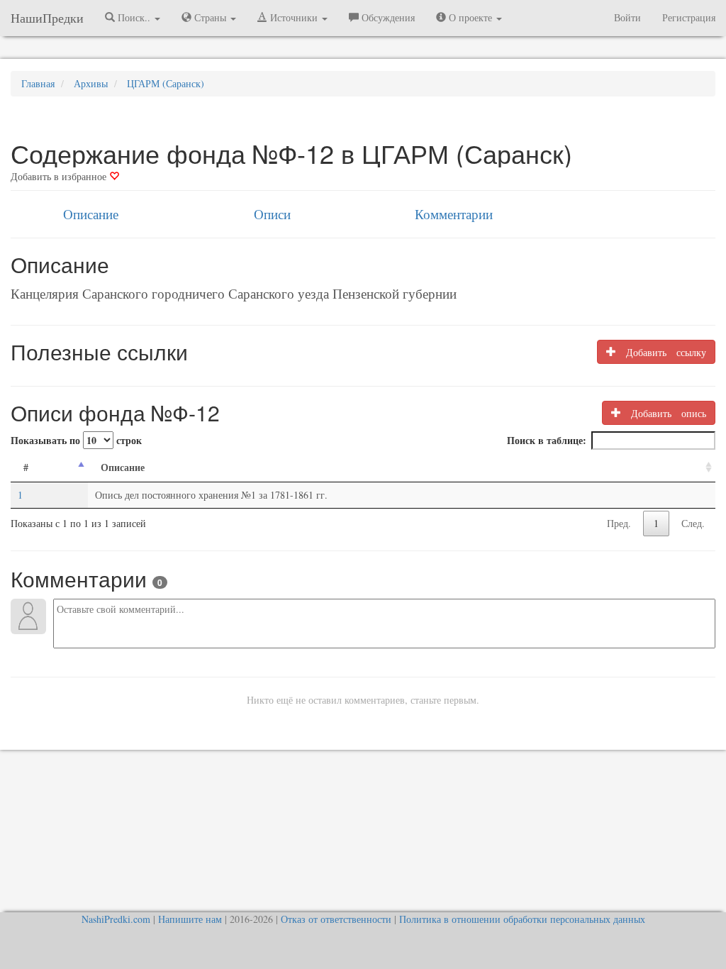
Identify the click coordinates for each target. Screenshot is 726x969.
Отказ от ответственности (336, 919)
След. (693, 523)
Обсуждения (387, 17)
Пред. (619, 523)
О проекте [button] (470, 17)
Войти (627, 17)
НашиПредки (47, 17)
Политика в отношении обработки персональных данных (522, 919)
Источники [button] (293, 17)
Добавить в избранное (60, 176)
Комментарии (454, 214)
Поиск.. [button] (134, 17)
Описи (272, 214)
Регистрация (688, 17)
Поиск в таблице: (546, 440)
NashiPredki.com (116, 919)
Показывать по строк (76, 440)
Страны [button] (210, 17)
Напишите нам (190, 919)
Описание (90, 214)
